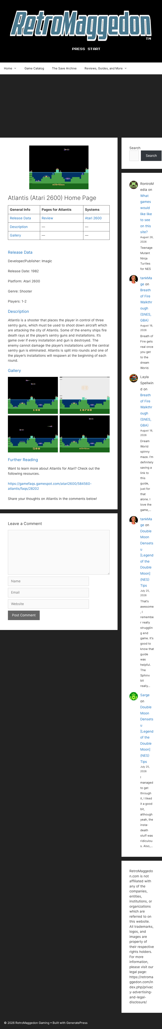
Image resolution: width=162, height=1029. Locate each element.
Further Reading (23, 459)
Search (134, 148)
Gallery (15, 235)
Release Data (20, 218)
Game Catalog (34, 68)
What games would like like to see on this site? (146, 214)
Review (47, 218)
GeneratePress (77, 1023)
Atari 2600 (93, 218)
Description (19, 227)
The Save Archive (64, 68)
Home (8, 68)
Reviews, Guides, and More (104, 68)
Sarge (145, 695)
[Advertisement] (81, 104)
